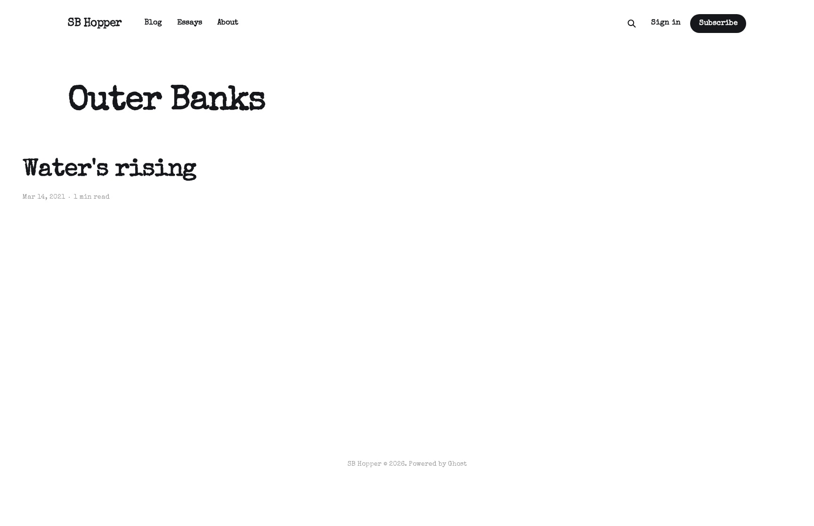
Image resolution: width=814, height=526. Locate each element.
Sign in (666, 23)
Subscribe (718, 23)
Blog (153, 23)
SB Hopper (95, 23)
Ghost (457, 464)
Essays (189, 23)
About (227, 23)
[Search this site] (632, 23)
